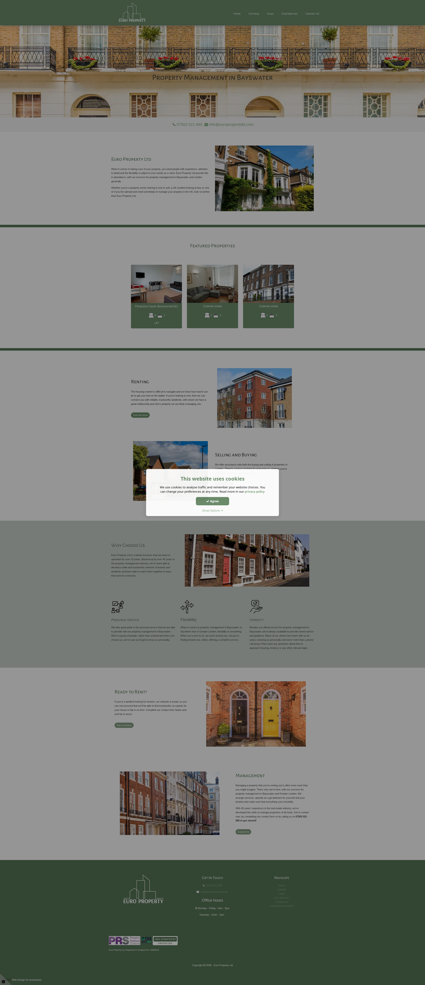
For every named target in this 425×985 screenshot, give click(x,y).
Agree (214, 501)
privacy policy (255, 491)
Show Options (211, 510)
